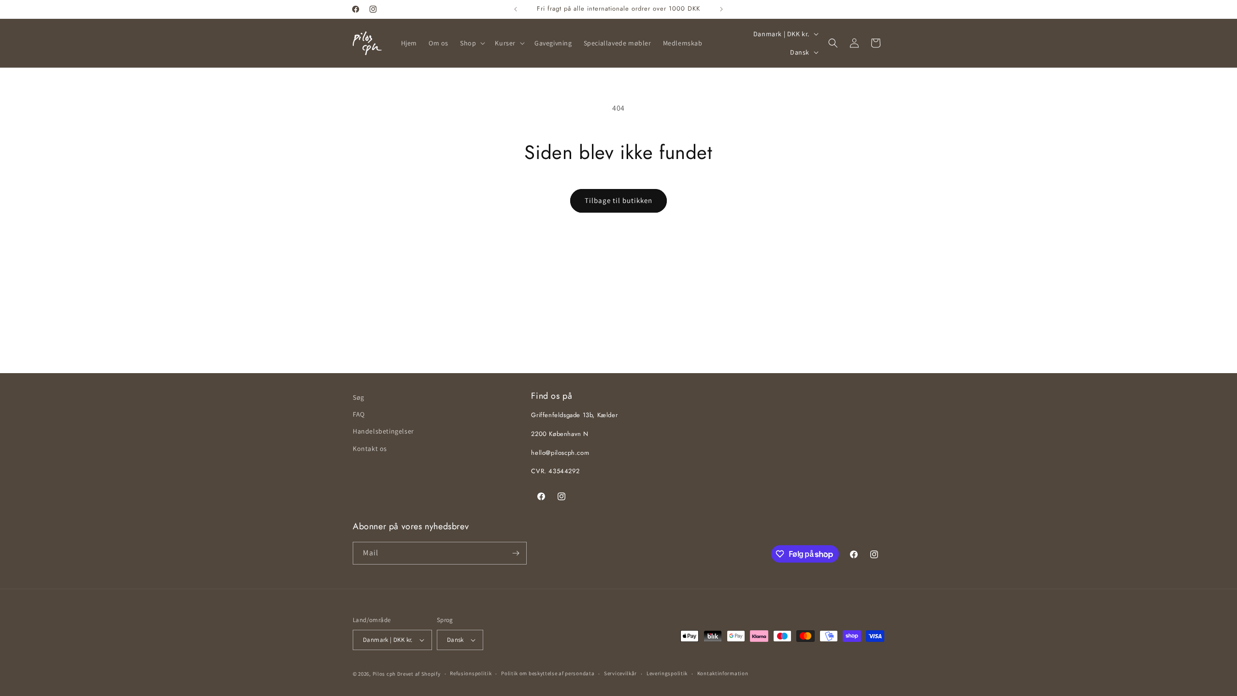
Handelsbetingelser (383, 431)
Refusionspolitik (470, 673)
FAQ (359, 414)
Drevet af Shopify (419, 673)
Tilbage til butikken (618, 200)
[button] (471, 43)
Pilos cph (384, 673)
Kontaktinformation (722, 673)
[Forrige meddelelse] (515, 9)
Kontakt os (370, 448)
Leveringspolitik (667, 673)
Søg (358, 397)
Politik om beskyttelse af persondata (547, 673)
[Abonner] (515, 553)
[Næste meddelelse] (721, 9)
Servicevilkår (620, 673)
